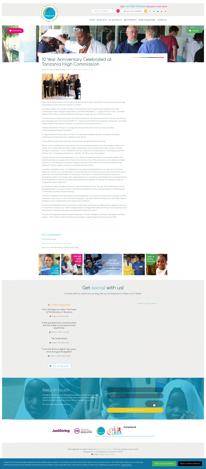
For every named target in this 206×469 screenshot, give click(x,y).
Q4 (134, 264)
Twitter (154, 11)
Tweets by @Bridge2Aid (146, 303)
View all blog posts (60, 366)
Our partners (114, 20)
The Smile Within (59, 339)
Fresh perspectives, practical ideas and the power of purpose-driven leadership (59, 325)
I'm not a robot (154, 402)
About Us (101, 20)
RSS (165, 11)
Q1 (49, 264)
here (70, 404)
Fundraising (15, 30)
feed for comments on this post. (56, 243)
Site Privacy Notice (104, 449)
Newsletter (134, 11)
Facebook (150, 11)
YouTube (161, 11)
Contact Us (161, 20)
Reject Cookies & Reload (190, 464)
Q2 (72, 264)
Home (92, 20)
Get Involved (129, 20)
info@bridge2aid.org (106, 454)
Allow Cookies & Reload (164, 464)
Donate (194, 30)
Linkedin (157, 11)
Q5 (156, 264)
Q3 (103, 264)
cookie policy (126, 465)
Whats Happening (146, 20)
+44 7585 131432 (133, 6)
